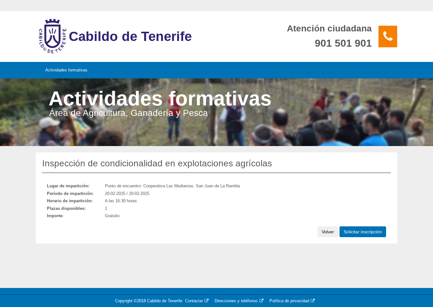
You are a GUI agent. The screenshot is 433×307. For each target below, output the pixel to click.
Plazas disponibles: (66, 208)
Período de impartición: (70, 193)
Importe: (55, 215)
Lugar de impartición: (68, 186)
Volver (328, 231)
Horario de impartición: (70, 200)
